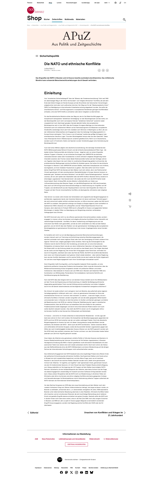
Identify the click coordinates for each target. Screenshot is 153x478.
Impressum (38, 468)
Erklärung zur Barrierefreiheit (109, 468)
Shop (28, 25)
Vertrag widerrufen (76, 444)
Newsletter (64, 468)
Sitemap (56, 468)
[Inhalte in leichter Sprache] (116, 3)
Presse (84, 468)
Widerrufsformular (112, 439)
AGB (36, 439)
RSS (71, 468)
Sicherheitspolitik (84, 25)
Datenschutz (48, 468)
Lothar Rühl (49, 69)
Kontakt (77, 468)
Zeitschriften (35, 25)
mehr (107, 2)
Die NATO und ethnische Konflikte (100, 25)
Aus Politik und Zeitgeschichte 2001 (68, 25)
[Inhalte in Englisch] (125, 3)
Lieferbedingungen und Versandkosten (72, 439)
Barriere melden (93, 468)
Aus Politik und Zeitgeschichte (49, 25)
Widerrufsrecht (94, 439)
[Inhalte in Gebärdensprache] (120, 3)
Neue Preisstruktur (48, 439)
